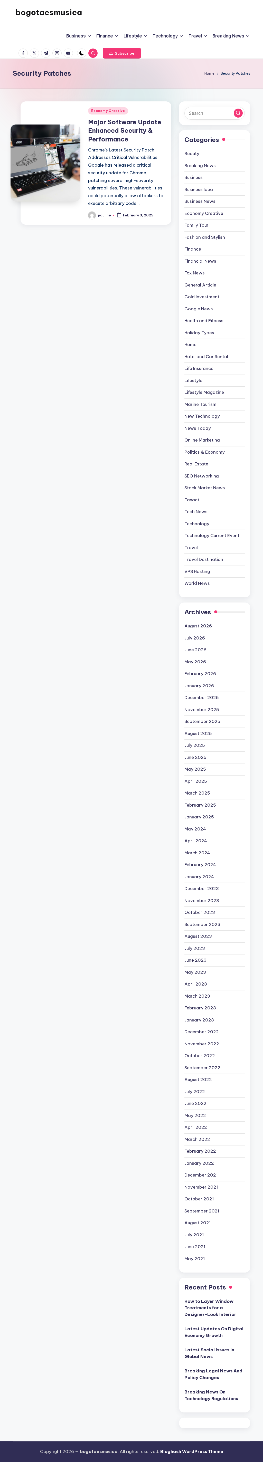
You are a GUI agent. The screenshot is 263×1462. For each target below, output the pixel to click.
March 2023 (197, 996)
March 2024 (197, 853)
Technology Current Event (211, 535)
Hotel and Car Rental (206, 356)
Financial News (200, 261)
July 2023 (194, 948)
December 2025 (201, 697)
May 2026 (195, 662)
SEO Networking (201, 476)
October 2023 (199, 912)
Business (193, 177)
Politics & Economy (204, 452)
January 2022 (199, 1163)
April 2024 (195, 841)
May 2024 (195, 829)
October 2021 (199, 1199)
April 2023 (195, 984)
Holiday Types (199, 333)
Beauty (191, 153)
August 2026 (198, 626)
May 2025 (195, 769)
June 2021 (194, 1246)
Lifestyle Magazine (204, 392)
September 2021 (201, 1211)
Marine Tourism (200, 404)
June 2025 (195, 757)
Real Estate (196, 464)
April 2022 (195, 1127)
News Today (197, 428)
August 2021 (197, 1223)
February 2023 (200, 1008)
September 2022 (202, 1068)
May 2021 (194, 1259)
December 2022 (201, 1032)
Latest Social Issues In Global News (209, 1353)
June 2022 (195, 1103)
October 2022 (199, 1055)
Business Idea (198, 189)
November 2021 (201, 1187)
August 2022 (198, 1079)
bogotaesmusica (48, 12)
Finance (192, 249)
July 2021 (194, 1235)
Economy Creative (108, 111)
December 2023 (201, 888)
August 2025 (198, 733)
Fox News (194, 273)
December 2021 (201, 1175)
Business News (199, 201)
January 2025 (199, 817)
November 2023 (201, 900)
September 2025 (202, 721)
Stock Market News (204, 488)
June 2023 (195, 960)
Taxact (191, 500)
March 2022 (197, 1139)
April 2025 (195, 781)
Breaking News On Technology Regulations (211, 1395)
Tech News (196, 511)
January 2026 (199, 686)
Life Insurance (198, 368)
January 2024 (199, 877)
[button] (122, 53)
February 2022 (200, 1151)
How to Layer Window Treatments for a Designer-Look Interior (210, 1307)
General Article (200, 285)
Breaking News (200, 165)
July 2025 (194, 745)
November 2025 (201, 709)
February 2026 (200, 673)
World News (197, 583)
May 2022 (195, 1115)
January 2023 (199, 1020)
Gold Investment (201, 297)
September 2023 (202, 924)
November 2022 (201, 1044)
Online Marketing (202, 440)
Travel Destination (203, 559)
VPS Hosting (197, 571)
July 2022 (194, 1091)
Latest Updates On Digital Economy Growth (213, 1332)
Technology (196, 524)
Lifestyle (193, 380)
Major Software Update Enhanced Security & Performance (124, 130)
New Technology (202, 416)
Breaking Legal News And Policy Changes (213, 1374)
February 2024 (200, 864)
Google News (198, 309)
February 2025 (200, 805)
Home (190, 344)
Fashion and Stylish (204, 237)
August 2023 (198, 936)
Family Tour (196, 225)
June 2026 (195, 650)
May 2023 (195, 972)
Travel (191, 547)
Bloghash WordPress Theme (191, 1451)
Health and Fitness (203, 320)
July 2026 (194, 638)
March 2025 (197, 793)
